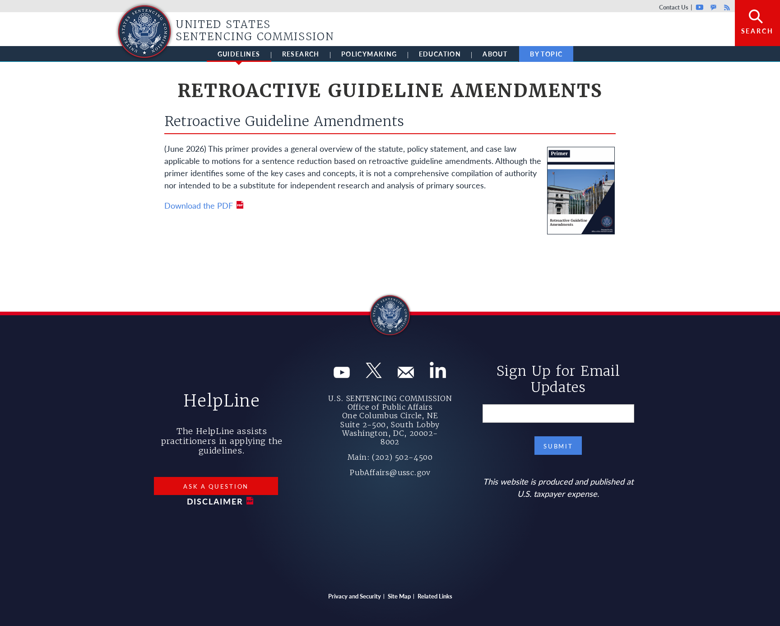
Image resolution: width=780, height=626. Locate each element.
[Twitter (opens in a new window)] (374, 374)
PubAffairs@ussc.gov (390, 472)
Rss (725, 7)
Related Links (435, 596)
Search (757, 30)
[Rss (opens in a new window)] (438, 374)
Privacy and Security (354, 596)
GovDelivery (713, 7)
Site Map (399, 596)
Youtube (700, 7)
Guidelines (239, 53)
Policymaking (369, 53)
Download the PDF (198, 205)
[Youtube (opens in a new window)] (342, 374)
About (495, 53)
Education (440, 53)
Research (301, 53)
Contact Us (673, 7)
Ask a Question (216, 486)
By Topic (546, 53)
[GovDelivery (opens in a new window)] (406, 374)
